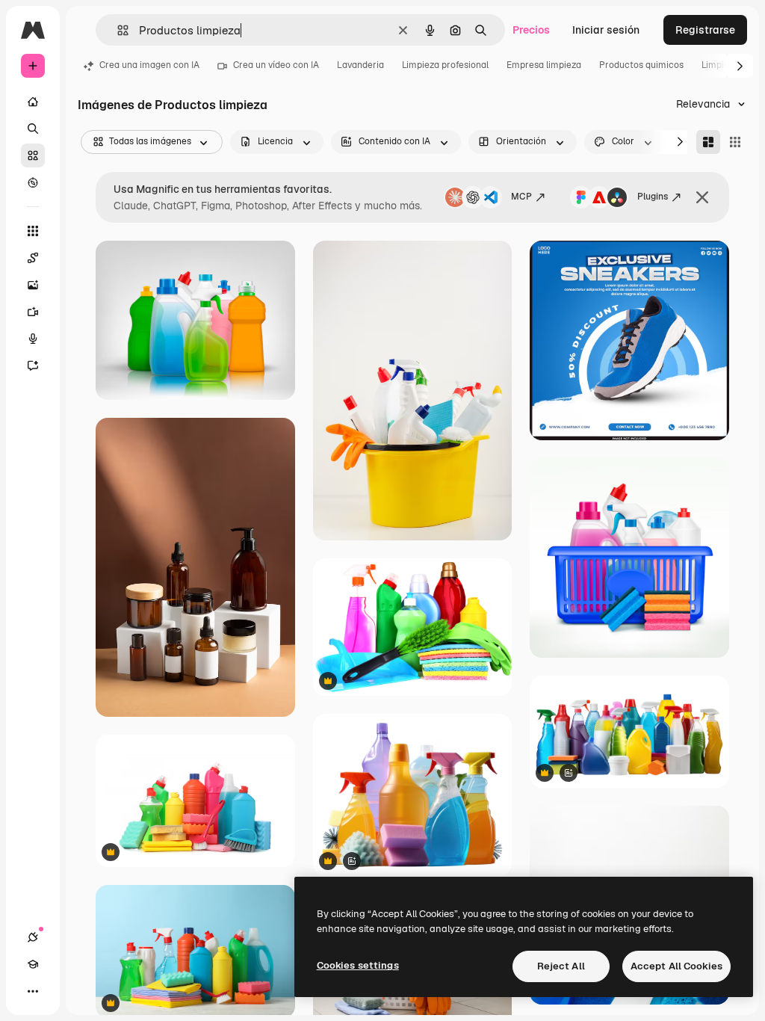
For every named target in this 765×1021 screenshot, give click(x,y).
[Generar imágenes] (33, 285)
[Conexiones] (33, 937)
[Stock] (33, 155)
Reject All (561, 966)
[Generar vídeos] (33, 312)
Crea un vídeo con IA (276, 65)
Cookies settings (358, 965)
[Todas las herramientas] (33, 231)
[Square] (735, 142)
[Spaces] (33, 258)
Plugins (652, 197)
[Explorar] (33, 182)
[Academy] (33, 964)
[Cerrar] (702, 197)
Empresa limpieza (544, 65)
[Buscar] (33, 129)
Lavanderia (360, 65)
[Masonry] (708, 142)
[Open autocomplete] (116, 30)
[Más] (33, 991)
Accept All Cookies (676, 966)
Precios (531, 30)
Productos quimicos (641, 65)
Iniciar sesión (605, 30)
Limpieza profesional (445, 65)
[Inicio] (33, 102)
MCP (521, 197)
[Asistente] (33, 365)
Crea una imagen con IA (149, 65)
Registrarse (705, 30)
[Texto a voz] (33, 339)
